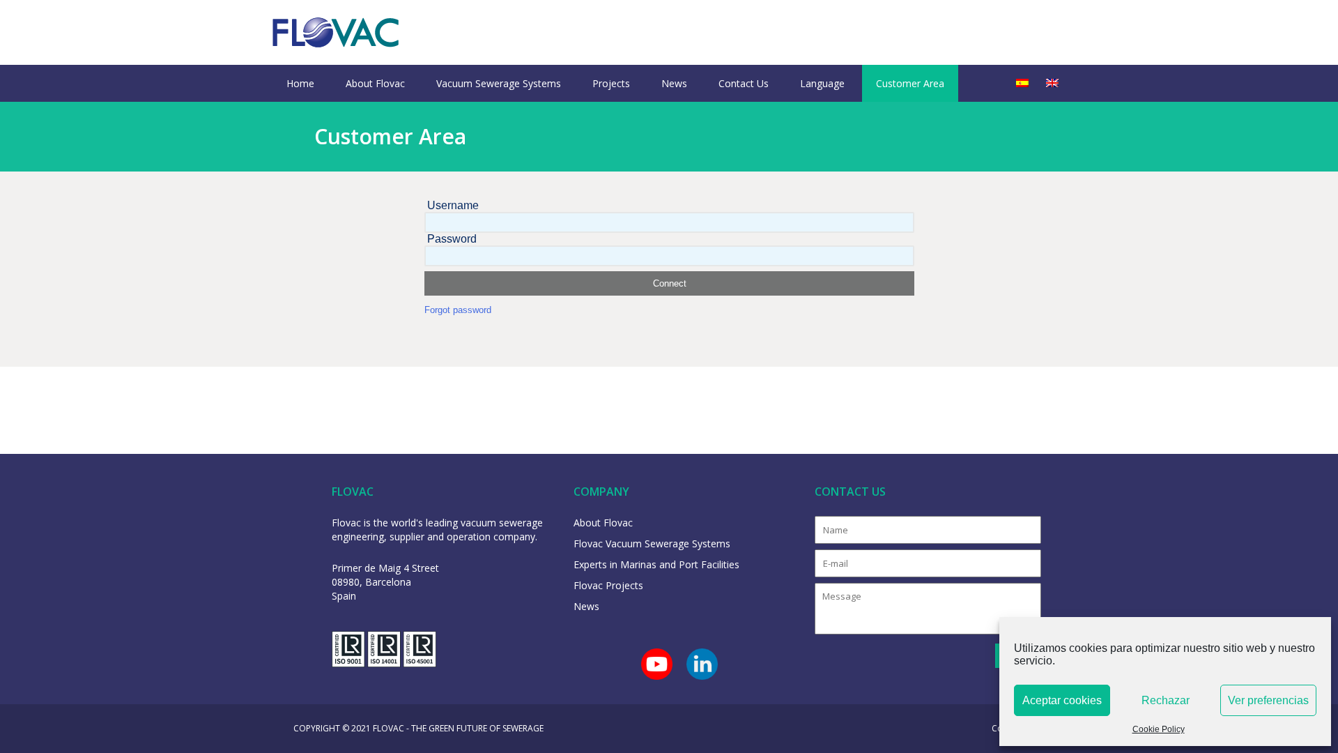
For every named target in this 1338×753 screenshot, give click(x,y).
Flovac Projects (608, 585)
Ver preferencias (1268, 700)
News (674, 83)
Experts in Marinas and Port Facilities (656, 564)
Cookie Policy (1158, 729)
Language (822, 83)
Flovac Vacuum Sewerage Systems (652, 543)
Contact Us (743, 83)
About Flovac (375, 83)
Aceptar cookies (1062, 700)
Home (300, 83)
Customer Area (910, 83)
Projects (611, 83)
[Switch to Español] (1022, 83)
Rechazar (1165, 700)
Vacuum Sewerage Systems (498, 83)
